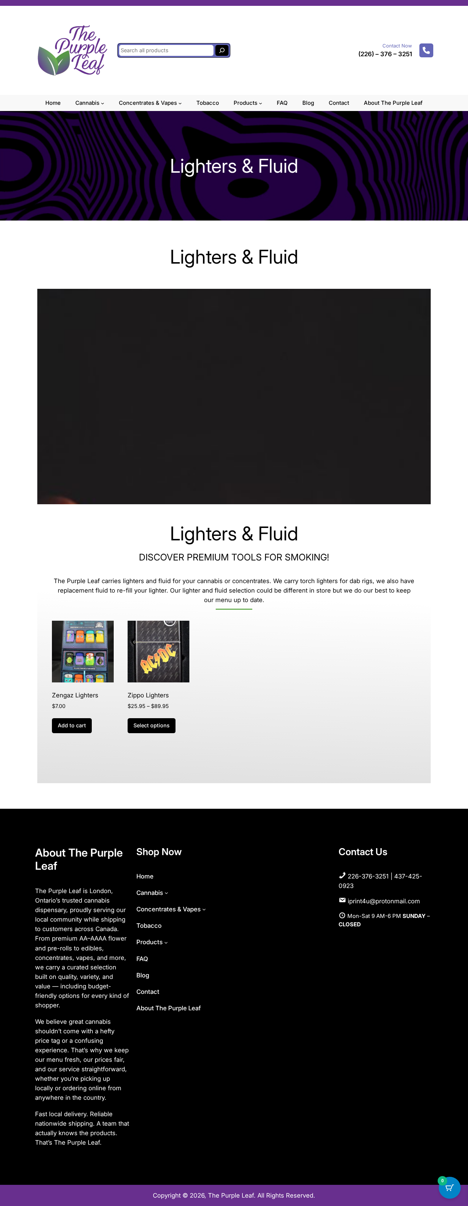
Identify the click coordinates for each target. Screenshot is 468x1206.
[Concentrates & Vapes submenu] (180, 103)
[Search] (222, 50)
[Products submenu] (260, 103)
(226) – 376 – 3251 (385, 54)
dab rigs (361, 581)
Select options (151, 725)
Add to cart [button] (72, 725)
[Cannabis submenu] (102, 103)
